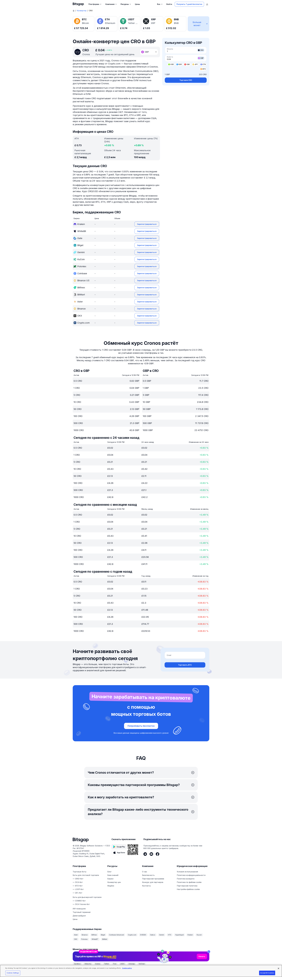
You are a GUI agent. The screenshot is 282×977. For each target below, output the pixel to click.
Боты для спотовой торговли (86, 875)
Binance (85, 935)
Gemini (161, 935)
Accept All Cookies (267, 973)
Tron (114, 964)
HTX (169, 935)
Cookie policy (127, 968)
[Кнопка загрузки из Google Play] (119, 846)
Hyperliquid (179, 935)
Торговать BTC (185, 665)
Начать (202, 956)
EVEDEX (143, 935)
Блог (109, 872)
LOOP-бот (79, 889)
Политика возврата (185, 879)
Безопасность (148, 875)
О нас (144, 872)
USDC (122, 964)
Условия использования (187, 872)
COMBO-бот (80, 901)
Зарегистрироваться (146, 224)
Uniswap (132, 964)
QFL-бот (78, 893)
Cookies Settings (13, 973)
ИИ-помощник (79, 909)
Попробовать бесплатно (141, 726)
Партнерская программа (153, 879)
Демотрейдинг (79, 916)
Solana (97, 964)
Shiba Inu (88, 964)
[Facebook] (157, 854)
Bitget (103, 935)
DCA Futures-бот (82, 904)
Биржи (110, 879)
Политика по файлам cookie (189, 882)
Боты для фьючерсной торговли (87, 897)
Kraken (190, 935)
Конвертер (81, 10)
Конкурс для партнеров (152, 882)
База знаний (112, 875)
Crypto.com (132, 935)
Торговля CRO (185, 80)
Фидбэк (110, 886)
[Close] (208, 951)
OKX (75, 939)
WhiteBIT (95, 939)
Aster (76, 935)
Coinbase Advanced (116, 935)
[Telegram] (145, 854)
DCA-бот (79, 882)
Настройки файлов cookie (188, 889)
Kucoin (199, 935)
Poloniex (84, 939)
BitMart (104, 939)
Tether (106, 964)
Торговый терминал (82, 912)
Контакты (146, 886)
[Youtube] (151, 854)
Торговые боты (79, 872)
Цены (75, 919)
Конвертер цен (114, 882)
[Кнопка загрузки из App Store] (119, 852)
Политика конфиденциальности (191, 875)
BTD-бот (79, 886)
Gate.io (152, 935)
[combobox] (149, 52)
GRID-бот (79, 879)
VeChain (142, 964)
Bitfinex (94, 935)
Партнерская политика (187, 886)
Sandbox (77, 964)
